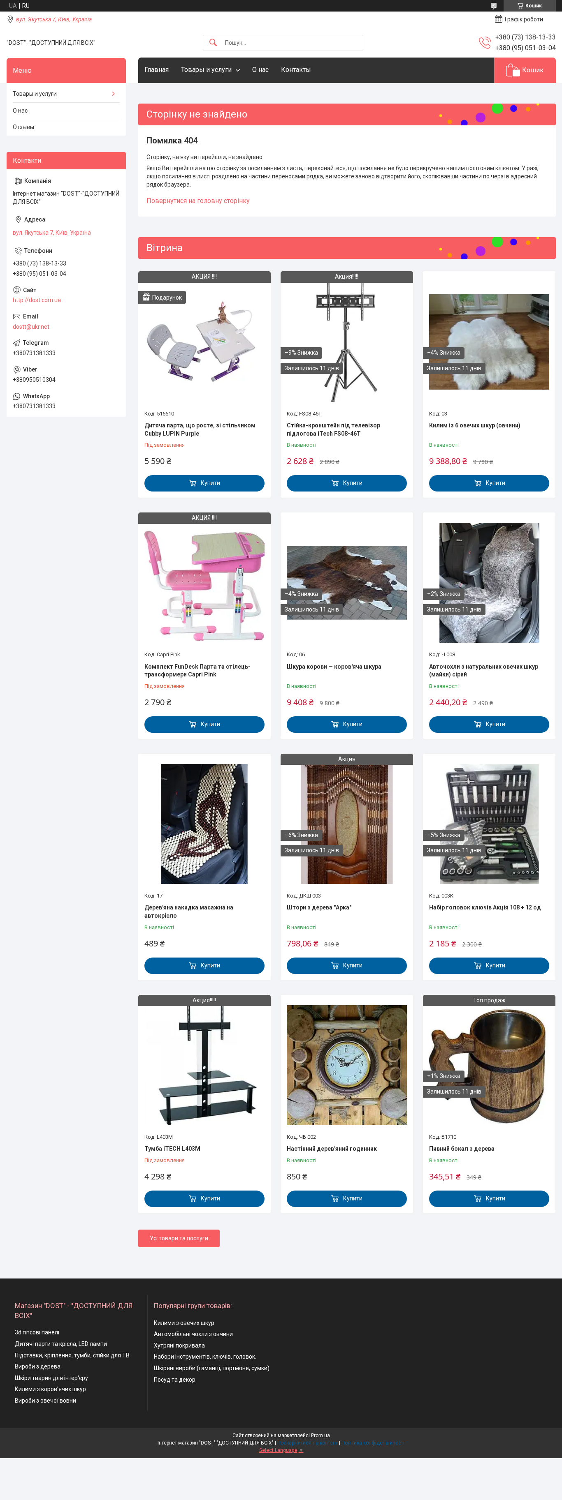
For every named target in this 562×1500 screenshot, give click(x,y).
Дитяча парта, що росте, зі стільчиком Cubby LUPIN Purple (199, 429)
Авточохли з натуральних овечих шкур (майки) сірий (483, 670)
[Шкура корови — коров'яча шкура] (347, 583)
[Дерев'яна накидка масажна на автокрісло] (204, 824)
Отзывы (23, 127)
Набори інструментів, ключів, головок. (205, 1356)
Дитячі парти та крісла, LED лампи (61, 1344)
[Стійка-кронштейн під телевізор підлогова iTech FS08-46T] (347, 342)
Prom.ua (320, 1435)
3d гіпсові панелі (37, 1332)
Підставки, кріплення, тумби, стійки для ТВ (72, 1355)
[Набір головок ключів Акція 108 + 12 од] (489, 824)
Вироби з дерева (37, 1366)
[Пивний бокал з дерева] (489, 1065)
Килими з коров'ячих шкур (50, 1389)
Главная (156, 70)
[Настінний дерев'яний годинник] (347, 1065)
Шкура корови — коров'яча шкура (334, 666)
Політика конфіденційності (372, 1443)
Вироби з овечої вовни (45, 1400)
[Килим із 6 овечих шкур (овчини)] (489, 342)
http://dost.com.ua (37, 300)
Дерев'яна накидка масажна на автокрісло (188, 911)
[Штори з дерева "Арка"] (347, 824)
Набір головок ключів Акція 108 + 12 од (485, 907)
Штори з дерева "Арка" (319, 907)
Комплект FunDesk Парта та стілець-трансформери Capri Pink (197, 670)
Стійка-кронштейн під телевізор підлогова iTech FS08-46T (333, 429)
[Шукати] (213, 43)
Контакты (296, 70)
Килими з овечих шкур (184, 1323)
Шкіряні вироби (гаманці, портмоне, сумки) (211, 1368)
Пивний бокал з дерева (462, 1148)
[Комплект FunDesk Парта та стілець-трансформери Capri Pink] (204, 583)
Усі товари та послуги (179, 1238)
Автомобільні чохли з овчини (193, 1334)
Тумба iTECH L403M (172, 1148)
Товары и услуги (206, 70)
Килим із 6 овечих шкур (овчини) (474, 425)
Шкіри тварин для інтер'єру (51, 1378)
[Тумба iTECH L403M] (204, 1065)
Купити (210, 483)
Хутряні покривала (179, 1345)
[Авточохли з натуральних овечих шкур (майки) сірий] (489, 583)
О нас (260, 70)
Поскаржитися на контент (307, 1443)
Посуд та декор (174, 1379)
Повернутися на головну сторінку (198, 201)
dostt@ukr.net (31, 326)
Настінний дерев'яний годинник (332, 1148)
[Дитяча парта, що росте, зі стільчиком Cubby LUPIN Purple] (204, 342)
